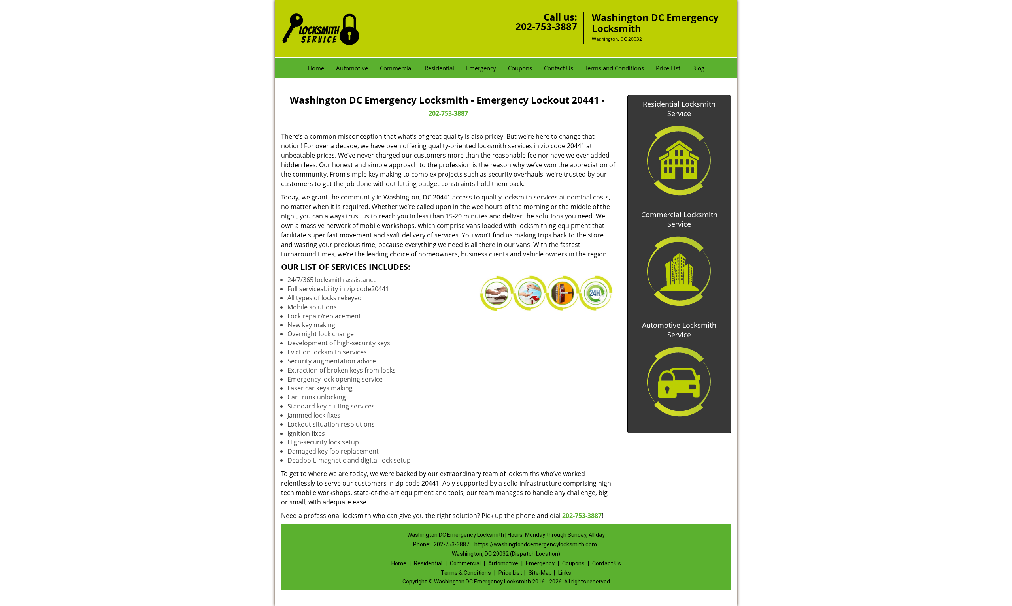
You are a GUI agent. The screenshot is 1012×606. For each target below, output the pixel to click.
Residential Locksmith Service (679, 108)
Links (564, 573)
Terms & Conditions (466, 573)
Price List (668, 68)
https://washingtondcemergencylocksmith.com (535, 544)
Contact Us (558, 68)
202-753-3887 (546, 26)
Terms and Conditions (614, 68)
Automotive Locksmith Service (679, 329)
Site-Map (540, 573)
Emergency (481, 68)
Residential (439, 68)
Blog (698, 68)
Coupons (520, 68)
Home (316, 68)
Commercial (396, 68)
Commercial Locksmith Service (679, 219)
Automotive (352, 68)
